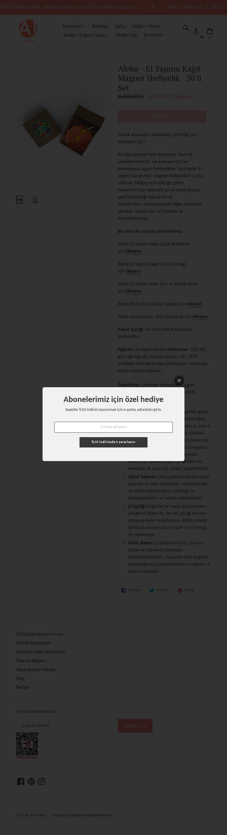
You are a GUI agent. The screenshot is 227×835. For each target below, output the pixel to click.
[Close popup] (179, 380)
